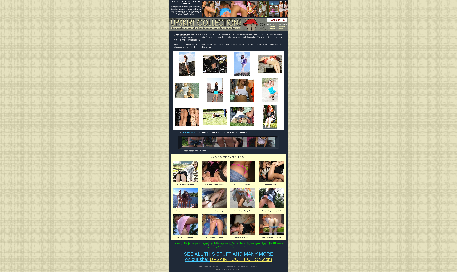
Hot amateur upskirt (274, 245)
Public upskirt (186, 245)
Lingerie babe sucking (243, 237)
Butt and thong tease (214, 237)
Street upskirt (175, 9)
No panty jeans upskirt (271, 211)
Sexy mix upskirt (194, 243)
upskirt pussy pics (182, 8)
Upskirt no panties (194, 11)
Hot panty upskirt (180, 243)
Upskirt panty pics (229, 247)
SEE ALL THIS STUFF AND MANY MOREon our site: (228, 256)
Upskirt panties (176, 6)
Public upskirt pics (238, 243)
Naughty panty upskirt (243, 211)
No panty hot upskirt (185, 237)
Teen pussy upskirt (195, 8)
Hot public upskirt (187, 6)
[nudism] (228, 152)
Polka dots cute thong (243, 184)
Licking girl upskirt (271, 184)
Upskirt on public (186, 9)
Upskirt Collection (189, 132)
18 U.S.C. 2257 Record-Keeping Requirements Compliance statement (238, 266)
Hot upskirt (187, 13)
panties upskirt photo (200, 245)
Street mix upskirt (223, 243)
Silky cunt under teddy (214, 184)
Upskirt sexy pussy (254, 243)
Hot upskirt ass (214, 245)
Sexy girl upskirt (178, 13)
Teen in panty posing (214, 211)
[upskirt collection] (245, 17)
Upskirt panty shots (214, 247)
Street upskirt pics (228, 245)
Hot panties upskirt (209, 243)
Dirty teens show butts (185, 211)
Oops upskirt (267, 243)
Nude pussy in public (185, 184)
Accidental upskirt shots (245, 245)
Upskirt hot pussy (181, 11)
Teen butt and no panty (271, 237)
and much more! (188, 14)
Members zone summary (276, 24)
